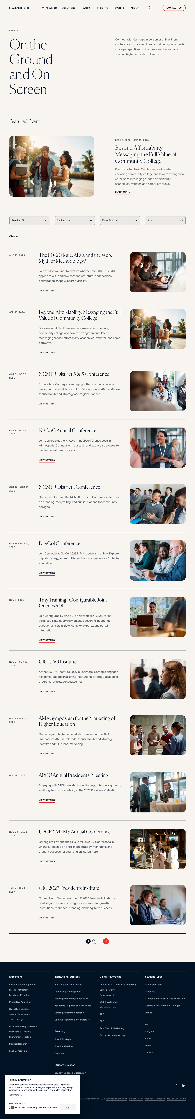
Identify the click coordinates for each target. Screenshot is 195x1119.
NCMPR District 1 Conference (69, 487)
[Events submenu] (126, 8)
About (148, 1038)
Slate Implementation (19, 1014)
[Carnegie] (19, 8)
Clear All (14, 236)
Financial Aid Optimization (23, 1026)
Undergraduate (153, 984)
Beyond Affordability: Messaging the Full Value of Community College (80, 315)
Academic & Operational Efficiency (73, 1005)
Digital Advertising (110, 976)
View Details (47, 290)
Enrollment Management (22, 984)
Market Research (18, 1043)
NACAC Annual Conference (67, 430)
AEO (102, 1014)
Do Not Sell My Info (176, 1098)
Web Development (109, 1001)
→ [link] (106, 940)
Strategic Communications (69, 1012)
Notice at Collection (155, 1098)
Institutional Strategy (67, 976)
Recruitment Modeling (20, 1036)
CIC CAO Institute (58, 662)
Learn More (122, 191)
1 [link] (88, 941)
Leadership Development (68, 991)
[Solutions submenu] (78, 8)
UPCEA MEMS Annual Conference (75, 832)
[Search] (182, 220)
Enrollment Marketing (19, 995)
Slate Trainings (16, 1019)
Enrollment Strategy (19, 989)
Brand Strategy (63, 1039)
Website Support (108, 1007)
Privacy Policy (136, 1098)
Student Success (65, 1065)
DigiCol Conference (59, 543)
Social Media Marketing (112, 1035)
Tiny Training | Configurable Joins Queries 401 (73, 603)
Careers (149, 1052)
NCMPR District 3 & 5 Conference (74, 374)
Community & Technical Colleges (162, 1005)
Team (148, 1045)
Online (148, 1012)
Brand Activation (64, 1046)
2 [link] (95, 941)
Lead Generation (18, 1050)
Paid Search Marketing (112, 1028)
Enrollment (15, 976)
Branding (60, 1031)
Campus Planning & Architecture (72, 1019)
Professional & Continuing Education (165, 998)
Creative (59, 1053)
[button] (97, 166)
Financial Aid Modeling (20, 1031)
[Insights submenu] (110, 8)
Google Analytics (108, 995)
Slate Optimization (19, 1008)
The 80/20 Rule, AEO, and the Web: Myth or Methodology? (75, 258)
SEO (102, 1021)
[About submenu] (140, 8)
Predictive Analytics (20, 1001)
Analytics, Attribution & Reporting (118, 984)
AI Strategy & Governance (68, 984)
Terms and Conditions (116, 1098)
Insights (149, 1031)
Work (148, 1024)
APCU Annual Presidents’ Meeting (73, 775)
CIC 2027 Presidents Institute (69, 888)
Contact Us (174, 7)
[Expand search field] (149, 7)
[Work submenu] (92, 8)
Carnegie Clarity (107, 989)
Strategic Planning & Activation (71, 998)
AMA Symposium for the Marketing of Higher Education (77, 721)
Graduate (150, 991)
